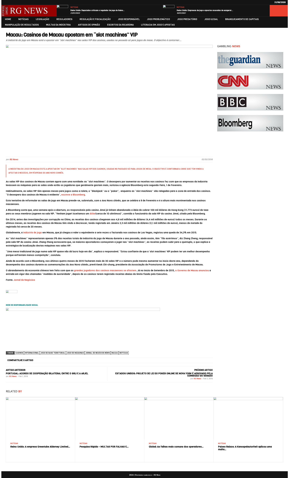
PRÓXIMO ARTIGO (203, 370)
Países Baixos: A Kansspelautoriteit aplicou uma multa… (245, 448)
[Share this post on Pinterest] (152, 360)
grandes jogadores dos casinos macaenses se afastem (105, 270)
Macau (115, 353)
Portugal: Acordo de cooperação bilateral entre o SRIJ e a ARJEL (47, 373)
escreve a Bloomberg (73, 194)
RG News (13, 159)
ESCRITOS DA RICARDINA (120, 25)
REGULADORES (64, 19)
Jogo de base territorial (53, 353)
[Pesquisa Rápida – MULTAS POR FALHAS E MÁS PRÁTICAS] (109, 398)
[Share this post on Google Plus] (116, 360)
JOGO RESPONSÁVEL (129, 19)
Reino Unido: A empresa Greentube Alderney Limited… (40, 446)
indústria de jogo (32, 232)
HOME (8, 19)
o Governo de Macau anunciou (192, 270)
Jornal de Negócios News (97, 353)
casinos (19, 353)
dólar (92, 213)
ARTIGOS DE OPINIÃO (89, 25)
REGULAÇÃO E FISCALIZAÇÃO (95, 19)
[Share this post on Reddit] (187, 360)
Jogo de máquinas (75, 353)
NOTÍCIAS (74, 7)
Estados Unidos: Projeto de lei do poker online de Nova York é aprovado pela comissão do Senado (164, 374)
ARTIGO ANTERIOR (15, 370)
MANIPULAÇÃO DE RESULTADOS (22, 25)
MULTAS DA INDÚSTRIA (58, 25)
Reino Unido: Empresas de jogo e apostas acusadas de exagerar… (205, 10)
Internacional (32, 353)
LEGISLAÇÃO (42, 19)
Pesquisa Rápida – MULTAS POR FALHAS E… (104, 446)
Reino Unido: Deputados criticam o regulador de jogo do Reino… (97, 10)
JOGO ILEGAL (211, 19)
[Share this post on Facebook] (45, 360)
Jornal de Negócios (24, 279)
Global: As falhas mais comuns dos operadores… (176, 446)
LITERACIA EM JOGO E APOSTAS (158, 25)
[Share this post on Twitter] (81, 360)
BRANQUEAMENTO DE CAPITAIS (242, 19)
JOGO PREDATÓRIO (187, 19)
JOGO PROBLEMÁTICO (158, 19)
